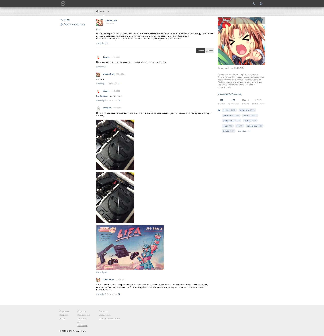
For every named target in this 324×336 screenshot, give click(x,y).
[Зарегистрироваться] (261, 3)
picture (228, 130)
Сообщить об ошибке (109, 318)
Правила (63, 315)
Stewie (106, 57)
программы (231, 120)
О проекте (64, 311)
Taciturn (107, 107)
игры (227, 125)
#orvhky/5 (101, 294)
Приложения (83, 315)
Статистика (104, 315)
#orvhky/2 (101, 83)
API (78, 322)
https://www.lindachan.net (229, 93)
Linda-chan (111, 20)
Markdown (82, 325)
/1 (119, 83)
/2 (119, 100)
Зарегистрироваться (74, 24)
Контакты (103, 311)
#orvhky (102, 43)
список (200, 50)
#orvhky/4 (101, 272)
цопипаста (231, 115)
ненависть (254, 125)
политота (247, 110)
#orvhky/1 (101, 66)
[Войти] (254, 3)
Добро (62, 318)
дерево (209, 50)
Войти (67, 19)
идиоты (250, 115)
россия (229, 110)
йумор (250, 120)
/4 (119, 294)
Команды (82, 318)
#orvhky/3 (101, 100)
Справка (81, 311)
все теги (242, 130)
